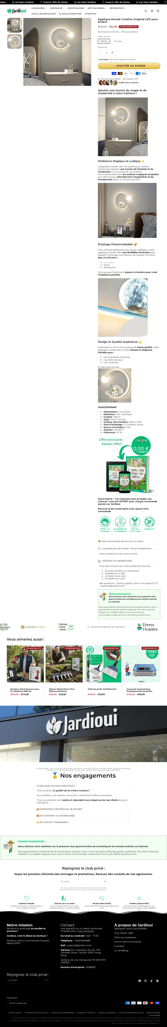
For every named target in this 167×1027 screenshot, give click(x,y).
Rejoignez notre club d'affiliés (130, 928)
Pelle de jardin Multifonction (102, 689)
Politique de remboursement (37, 1013)
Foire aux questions (125, 937)
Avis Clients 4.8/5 (123, 933)
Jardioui (18, 1013)
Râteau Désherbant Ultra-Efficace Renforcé (62, 690)
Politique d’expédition (107, 1013)
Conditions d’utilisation (86, 1013)
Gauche (118, 41)
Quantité (102, 47)
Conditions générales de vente (131, 1013)
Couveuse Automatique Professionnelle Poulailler (139, 690)
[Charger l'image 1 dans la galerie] (14, 25)
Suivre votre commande (127, 941)
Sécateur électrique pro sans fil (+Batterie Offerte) (24, 690)
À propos (119, 946)
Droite (104, 41)
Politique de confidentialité (62, 1013)
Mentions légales (153, 1013)
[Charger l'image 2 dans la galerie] (14, 41)
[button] (39, 8)
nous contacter (86, 931)
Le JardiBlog (121, 950)
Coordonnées (154, 1015)
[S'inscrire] (105, 881)
